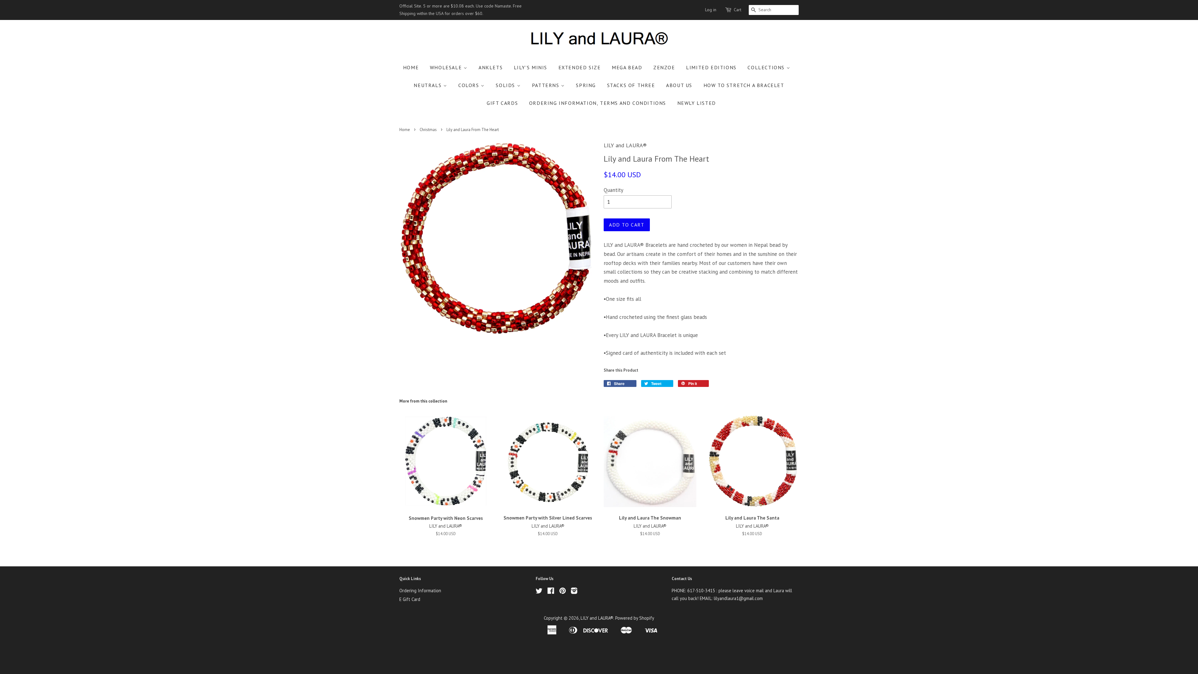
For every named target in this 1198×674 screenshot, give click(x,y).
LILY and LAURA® (597, 618)
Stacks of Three (631, 85)
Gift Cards (502, 103)
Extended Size (579, 67)
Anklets (491, 67)
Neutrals (428, 85)
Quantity (613, 190)
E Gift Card (409, 599)
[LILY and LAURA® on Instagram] (574, 592)
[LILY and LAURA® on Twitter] (539, 592)
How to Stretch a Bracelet (744, 85)
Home (411, 67)
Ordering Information (420, 590)
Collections (767, 67)
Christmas (428, 129)
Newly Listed (696, 103)
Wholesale (447, 67)
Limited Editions (711, 67)
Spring (586, 85)
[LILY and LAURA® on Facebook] (550, 592)
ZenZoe (664, 67)
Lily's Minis (530, 67)
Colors (469, 85)
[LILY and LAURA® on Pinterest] (562, 592)
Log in (710, 9)
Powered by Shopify (634, 618)
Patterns (546, 85)
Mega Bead (627, 67)
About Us (679, 85)
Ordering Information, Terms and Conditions (597, 103)
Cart (737, 9)
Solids (506, 85)
